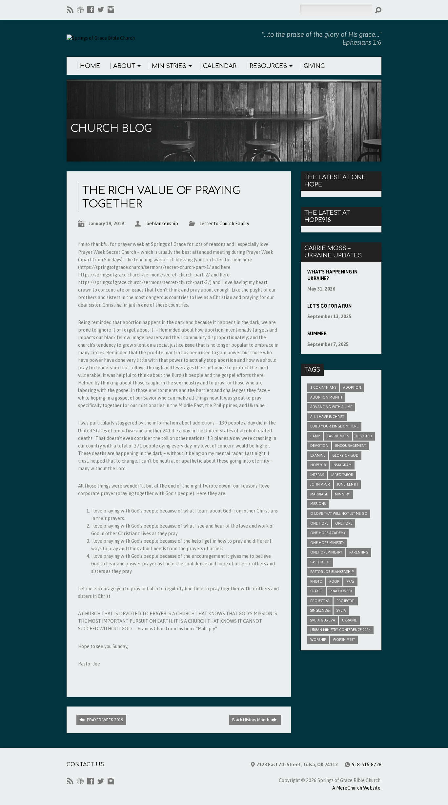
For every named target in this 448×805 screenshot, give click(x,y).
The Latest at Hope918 (327, 216)
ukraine (349, 620)
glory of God (345, 455)
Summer (317, 333)
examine (317, 455)
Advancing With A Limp (331, 407)
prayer (316, 591)
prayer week (341, 591)
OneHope (343, 523)
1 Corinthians (323, 387)
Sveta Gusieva (322, 620)
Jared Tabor (342, 475)
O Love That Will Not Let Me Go (338, 513)
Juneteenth (347, 484)
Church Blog (111, 128)
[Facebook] (90, 9)
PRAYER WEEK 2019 (104, 719)
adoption (352, 387)
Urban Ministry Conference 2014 (340, 630)
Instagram (342, 465)
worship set (344, 640)
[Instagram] (111, 9)
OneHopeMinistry (326, 552)
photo (316, 581)
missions (318, 504)
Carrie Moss (338, 436)
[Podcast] (80, 9)
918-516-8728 (366, 764)
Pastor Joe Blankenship (332, 572)
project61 (345, 601)
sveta (341, 610)
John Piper (320, 484)
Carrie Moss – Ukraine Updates (333, 252)
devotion (319, 445)
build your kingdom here (334, 426)
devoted (364, 436)
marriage (319, 494)
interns (317, 475)
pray (350, 581)
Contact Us (85, 765)
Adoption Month (326, 397)
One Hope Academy (328, 533)
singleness (320, 610)
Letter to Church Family (224, 223)
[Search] (378, 10)
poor (334, 581)
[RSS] (70, 9)
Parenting (358, 552)
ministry (342, 494)
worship (318, 640)
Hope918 (318, 465)
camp (315, 436)
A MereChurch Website (356, 788)
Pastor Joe (320, 562)
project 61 (320, 601)
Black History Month (251, 719)
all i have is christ (327, 417)
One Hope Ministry (327, 543)
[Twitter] (100, 9)
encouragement (350, 445)
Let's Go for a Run (329, 306)
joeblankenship (161, 223)
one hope (319, 523)
